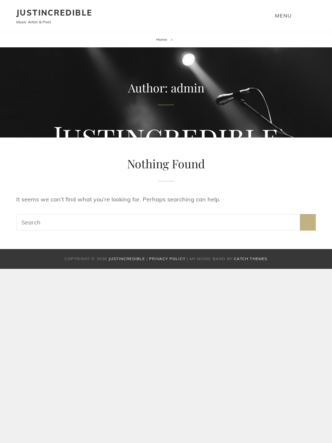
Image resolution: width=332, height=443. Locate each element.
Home (161, 39)
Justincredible (54, 13)
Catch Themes (250, 258)
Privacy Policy (167, 258)
